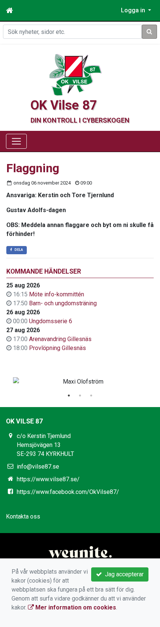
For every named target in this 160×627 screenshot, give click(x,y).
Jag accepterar (123, 574)
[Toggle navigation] (16, 141)
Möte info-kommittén (56, 294)
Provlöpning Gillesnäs (57, 348)
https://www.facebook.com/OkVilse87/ (68, 491)
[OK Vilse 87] (75, 74)
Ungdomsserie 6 (50, 321)
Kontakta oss (23, 516)
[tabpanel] (80, 382)
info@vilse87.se (38, 466)
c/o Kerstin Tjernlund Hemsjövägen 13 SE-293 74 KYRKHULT (45, 444)
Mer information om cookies (75, 607)
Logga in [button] (134, 10)
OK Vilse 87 (64, 105)
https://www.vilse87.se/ (48, 479)
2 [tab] (80, 395)
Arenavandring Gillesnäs (60, 339)
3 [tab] (91, 395)
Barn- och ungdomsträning (63, 303)
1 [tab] (69, 395)
